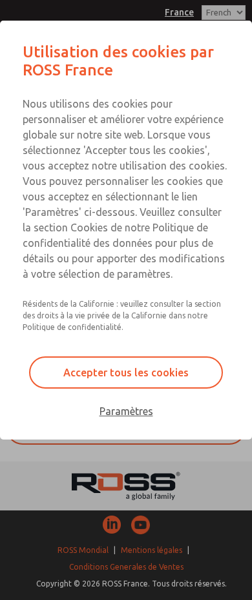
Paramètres (126, 411)
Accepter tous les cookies (126, 372)
